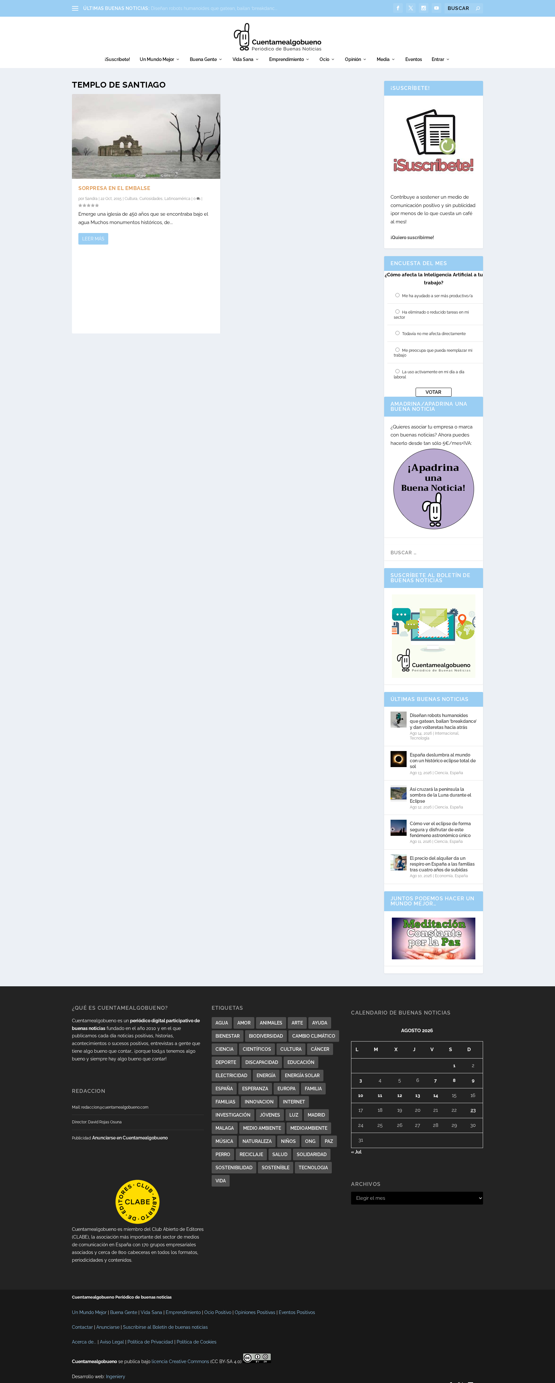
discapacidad (261, 1062)
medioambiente (308, 1128)
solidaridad (312, 1154)
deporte (226, 1062)
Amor (244, 1022)
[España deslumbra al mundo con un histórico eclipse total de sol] (399, 759)
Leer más (93, 238)
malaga (225, 1128)
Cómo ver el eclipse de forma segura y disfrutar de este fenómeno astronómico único (440, 829)
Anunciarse (107, 1327)
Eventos (413, 59)
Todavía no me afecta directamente (434, 334)
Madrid (316, 1115)
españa (224, 1088)
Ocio (324, 59)
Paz (329, 1141)
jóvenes (270, 1115)
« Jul (356, 1151)
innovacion (259, 1101)
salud (279, 1154)
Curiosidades (151, 198)
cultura (291, 1049)
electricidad (231, 1075)
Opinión (353, 59)
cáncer (320, 1049)
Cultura (131, 198)
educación (300, 1062)
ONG (310, 1141)
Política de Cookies (196, 1341)
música (224, 1141)
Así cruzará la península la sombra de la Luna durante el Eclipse (440, 795)
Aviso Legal (112, 1341)
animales (271, 1022)
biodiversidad (266, 1036)
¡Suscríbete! (117, 59)
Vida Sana (243, 59)
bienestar (228, 1036)
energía (266, 1075)
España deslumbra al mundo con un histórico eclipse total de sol (443, 760)
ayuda (319, 1022)
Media (383, 59)
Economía (444, 876)
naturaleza (257, 1141)
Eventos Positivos (297, 1312)
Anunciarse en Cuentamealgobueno (130, 1137)
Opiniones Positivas (255, 1312)
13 (417, 1095)
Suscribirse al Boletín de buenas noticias (165, 1327)
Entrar (438, 59)
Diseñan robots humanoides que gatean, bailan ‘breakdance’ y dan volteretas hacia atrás (443, 721)
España (456, 773)
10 (360, 1095)
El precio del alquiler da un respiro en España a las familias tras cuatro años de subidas (442, 864)
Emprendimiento (286, 59)
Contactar (82, 1327)
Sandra (91, 198)
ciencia (224, 1049)
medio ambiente (262, 1128)
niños (288, 1141)
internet (294, 1101)
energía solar (302, 1075)
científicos (257, 1049)
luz (293, 1115)
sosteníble (275, 1167)
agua (222, 1022)
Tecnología (419, 738)
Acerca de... (84, 1341)
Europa (286, 1088)
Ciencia (441, 773)
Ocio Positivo (217, 1312)
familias (225, 1101)
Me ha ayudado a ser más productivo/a (437, 296)
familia (313, 1088)
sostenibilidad (234, 1167)
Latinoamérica (177, 198)
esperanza (255, 1088)
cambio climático (313, 1036)
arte (297, 1022)
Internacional (446, 733)
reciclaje (251, 1154)
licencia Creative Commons (180, 1361)
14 (435, 1095)
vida (221, 1180)
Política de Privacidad (150, 1341)
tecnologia (313, 1167)
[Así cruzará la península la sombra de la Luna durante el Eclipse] (399, 793)
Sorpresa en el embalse (114, 188)
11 (380, 1095)
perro (223, 1154)
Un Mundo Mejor (157, 59)
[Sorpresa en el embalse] (146, 136)
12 (399, 1095)
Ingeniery (115, 1376)
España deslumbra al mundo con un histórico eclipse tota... (213, 8)
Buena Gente (203, 59)
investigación (233, 1115)
